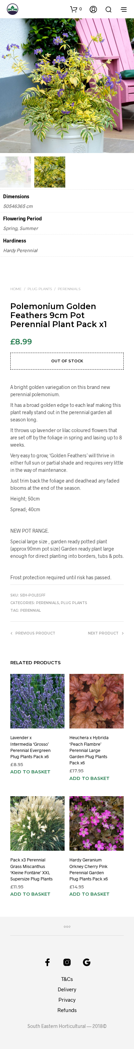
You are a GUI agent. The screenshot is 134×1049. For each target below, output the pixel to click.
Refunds (67, 1010)
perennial (30, 610)
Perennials (69, 289)
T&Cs (67, 979)
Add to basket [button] (30, 772)
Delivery (67, 989)
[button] (76, 9)
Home (16, 289)
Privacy (67, 999)
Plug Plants (39, 289)
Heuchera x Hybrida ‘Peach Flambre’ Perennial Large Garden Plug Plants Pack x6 (89, 750)
